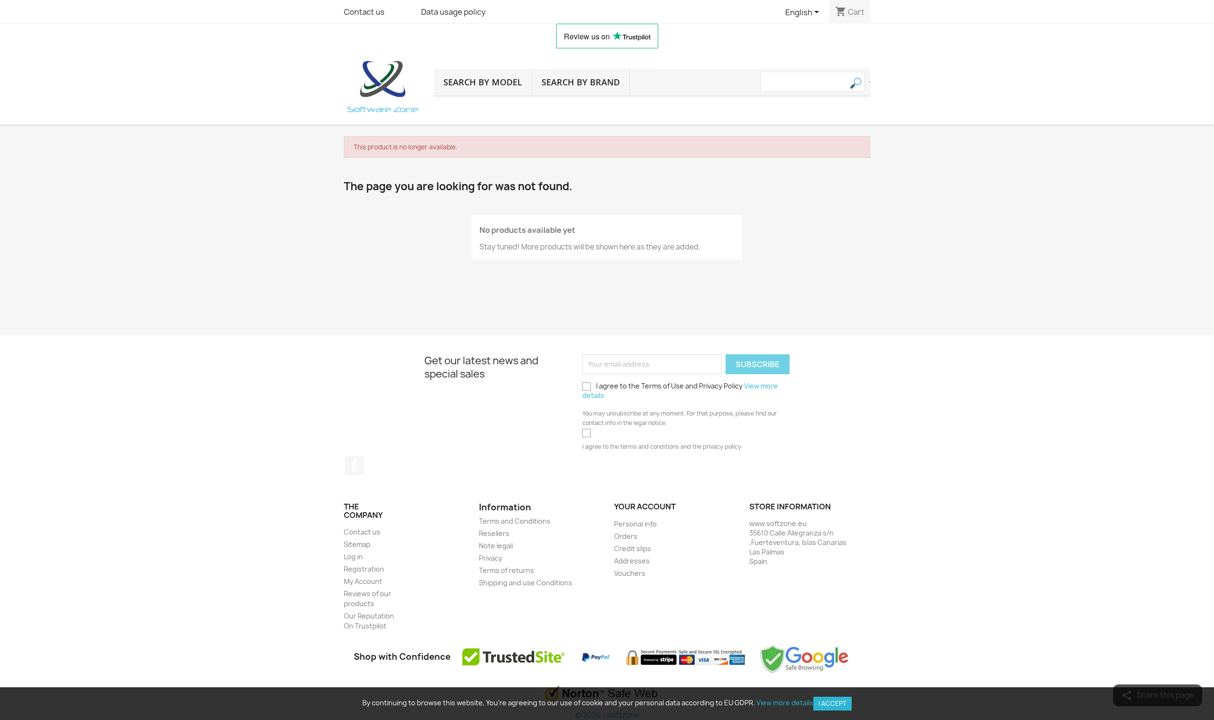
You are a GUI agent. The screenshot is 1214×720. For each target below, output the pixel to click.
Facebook (354, 465)
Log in (353, 556)
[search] (869, 82)
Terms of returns (506, 570)
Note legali (496, 545)
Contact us (364, 12)
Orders (625, 536)
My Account (363, 581)
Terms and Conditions (515, 521)
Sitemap (357, 544)
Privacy (490, 558)
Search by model (482, 82)
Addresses (632, 560)
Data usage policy (453, 12)
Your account (645, 506)
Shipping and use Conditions (525, 582)
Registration (364, 568)
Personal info (635, 523)
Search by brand (581, 82)
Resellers (494, 533)
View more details (784, 702)
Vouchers (629, 573)
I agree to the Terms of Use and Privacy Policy (680, 390)
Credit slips (632, 548)
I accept (832, 703)
